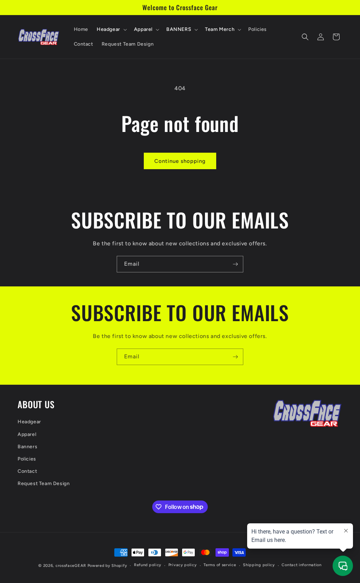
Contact (27, 471)
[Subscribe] (235, 264)
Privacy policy (182, 565)
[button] (111, 29)
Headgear (29, 422)
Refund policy (147, 565)
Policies (27, 459)
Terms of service (220, 565)
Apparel (27, 434)
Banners (27, 447)
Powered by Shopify (107, 565)
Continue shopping (180, 161)
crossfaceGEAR (71, 565)
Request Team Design (44, 483)
